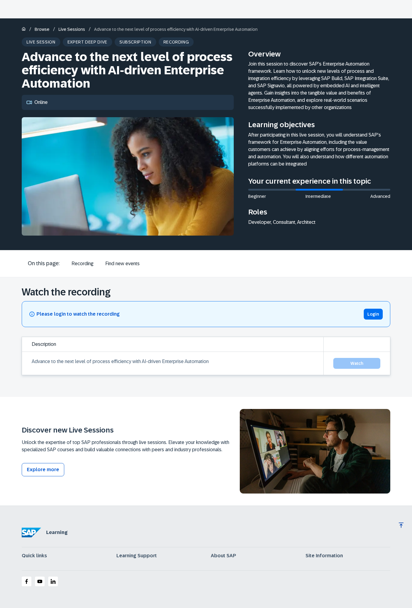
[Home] (24, 29)
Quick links (34, 555)
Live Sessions (72, 29)
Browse (42, 29)
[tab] (82, 263)
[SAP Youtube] (40, 581)
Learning (57, 532)
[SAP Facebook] (26, 581)
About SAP (223, 555)
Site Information (324, 555)
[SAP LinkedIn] (53, 581)
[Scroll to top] (401, 525)
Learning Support (136, 555)
